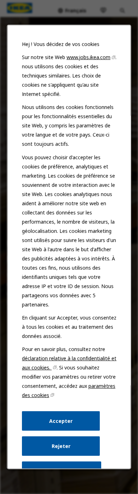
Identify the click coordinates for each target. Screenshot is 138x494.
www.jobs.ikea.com (88, 57)
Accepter (61, 420)
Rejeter (60, 446)
